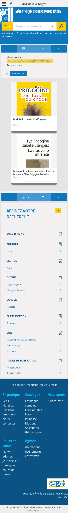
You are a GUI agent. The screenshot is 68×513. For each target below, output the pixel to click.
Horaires (8, 405)
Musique (30, 423)
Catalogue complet (31, 403)
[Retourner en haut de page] (58, 210)
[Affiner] (43, 49)
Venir (6, 401)
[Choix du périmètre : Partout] (7, 26)
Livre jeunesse (31, 416)
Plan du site (18, 385)
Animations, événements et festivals (33, 451)
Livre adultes (33, 410)
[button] (34, 251)
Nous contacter (9, 421)
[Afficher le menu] (4, 3)
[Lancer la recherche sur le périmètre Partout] (61, 26)
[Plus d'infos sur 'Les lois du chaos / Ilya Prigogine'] (34, 111)
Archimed (24, 507)
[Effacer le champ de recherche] (52, 26)
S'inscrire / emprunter (10, 412)
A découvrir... (56, 401)
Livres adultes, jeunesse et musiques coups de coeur (10, 463)
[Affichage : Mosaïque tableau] (26, 49)
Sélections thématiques (33, 430)
